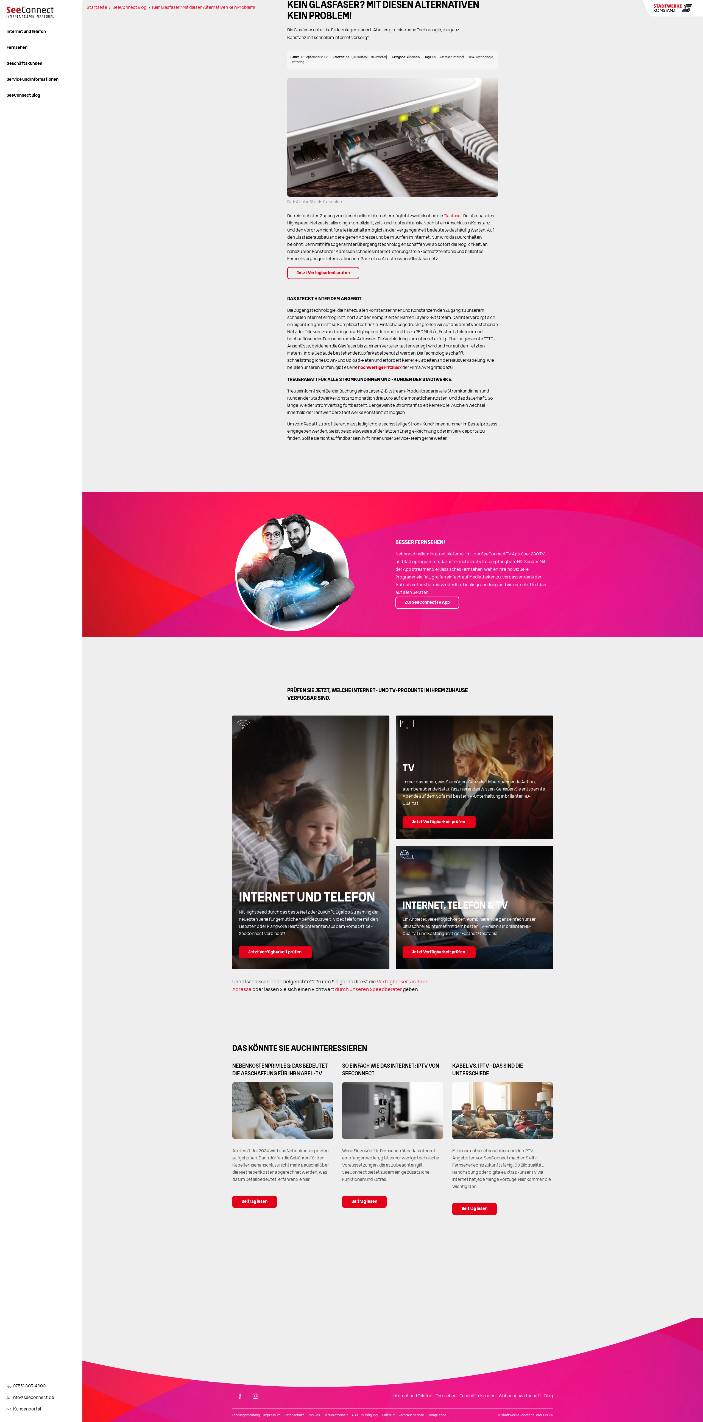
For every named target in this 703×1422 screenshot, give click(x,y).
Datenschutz (294, 1415)
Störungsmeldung (246, 1415)
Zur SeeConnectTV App (427, 602)
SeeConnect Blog (23, 95)
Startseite (97, 7)
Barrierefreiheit (336, 1415)
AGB (355, 1415)
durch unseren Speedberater (368, 989)
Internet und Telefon (26, 32)
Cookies (314, 1415)
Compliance (437, 1415)
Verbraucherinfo (411, 1415)
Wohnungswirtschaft (520, 1396)
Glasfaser (452, 216)
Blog (548, 1396)
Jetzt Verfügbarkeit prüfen (323, 273)
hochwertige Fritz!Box (380, 368)
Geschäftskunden (24, 64)
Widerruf (388, 1415)
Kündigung (369, 1415)
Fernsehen (17, 48)
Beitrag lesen (254, 1202)
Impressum (272, 1415)
